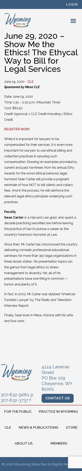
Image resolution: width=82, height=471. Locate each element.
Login (72, 4)
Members (59, 443)
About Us (24, 443)
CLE (30, 82)
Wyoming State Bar (18, 20)
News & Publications (38, 427)
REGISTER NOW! (17, 129)
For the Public (18, 411)
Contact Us (57, 398)
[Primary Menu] (73, 21)
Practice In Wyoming (58, 411)
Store (71, 427)
